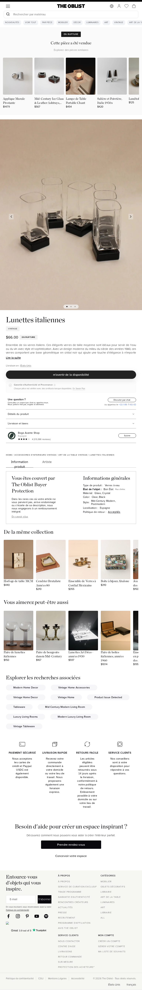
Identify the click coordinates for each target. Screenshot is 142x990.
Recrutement (66, 917)
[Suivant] (131, 216)
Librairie (106, 892)
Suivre (127, 435)
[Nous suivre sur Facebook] (8, 916)
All (103, 917)
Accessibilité (77, 978)
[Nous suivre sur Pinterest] (27, 916)
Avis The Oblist (68, 928)
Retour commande (70, 956)
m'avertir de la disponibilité (71, 375)
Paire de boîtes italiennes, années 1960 (112, 656)
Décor (77, 22)
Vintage (118, 22)
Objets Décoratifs (113, 886)
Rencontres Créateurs (73, 902)
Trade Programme (70, 892)
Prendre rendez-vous (71, 845)
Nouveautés (12, 22)
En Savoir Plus (79, 388)
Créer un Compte (109, 941)
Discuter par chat (122, 400)
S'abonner (44, 899)
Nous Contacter (69, 941)
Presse (62, 912)
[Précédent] (11, 216)
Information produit (19, 464)
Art (106, 22)
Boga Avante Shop (29, 433)
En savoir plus (20, 517)
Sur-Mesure (65, 962)
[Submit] (8, 14)
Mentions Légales (57, 978)
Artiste (47, 462)
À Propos (64, 881)
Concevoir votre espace (71, 856)
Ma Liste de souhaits (112, 951)
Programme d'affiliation (74, 923)
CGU (40, 978)
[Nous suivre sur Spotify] (46, 916)
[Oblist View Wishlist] (126, 6)
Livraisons (65, 951)
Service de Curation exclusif (77, 886)
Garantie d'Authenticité (74, 897)
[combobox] (71, 15)
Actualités (65, 907)
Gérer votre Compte (111, 946)
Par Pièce (47, 22)
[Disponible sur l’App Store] (23, 924)
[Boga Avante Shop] (12, 435)
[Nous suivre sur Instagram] (17, 916)
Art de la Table (111, 897)
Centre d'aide (67, 946)
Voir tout (30, 22)
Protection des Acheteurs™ (76, 967)
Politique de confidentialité (17, 910)
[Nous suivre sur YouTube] (36, 916)
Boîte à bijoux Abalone (115, 581)
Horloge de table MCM (18, 581)
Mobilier (62, 22)
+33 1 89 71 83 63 (127, 404)
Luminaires (93, 22)
